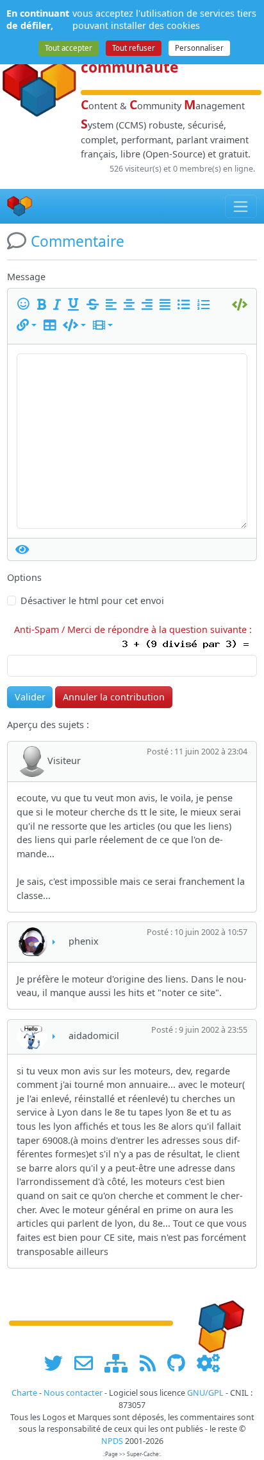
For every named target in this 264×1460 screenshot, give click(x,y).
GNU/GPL (205, 1392)
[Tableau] (52, 325)
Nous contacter (73, 1392)
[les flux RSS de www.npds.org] (152, 1363)
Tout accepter (68, 48)
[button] (27, 325)
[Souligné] (75, 305)
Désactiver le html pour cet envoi (92, 600)
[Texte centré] (131, 305)
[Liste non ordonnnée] (185, 305)
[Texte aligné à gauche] (113, 305)
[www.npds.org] (216, 1322)
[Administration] (208, 1363)
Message (26, 277)
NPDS (112, 1441)
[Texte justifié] (167, 305)
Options (24, 577)
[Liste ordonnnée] (205, 305)
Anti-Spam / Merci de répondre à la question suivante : (135, 629)
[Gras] (44, 305)
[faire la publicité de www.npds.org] (88, 1363)
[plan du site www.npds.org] (120, 1363)
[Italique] (59, 305)
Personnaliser (199, 48)
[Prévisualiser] (22, 549)
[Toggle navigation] (241, 206)
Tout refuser (133, 48)
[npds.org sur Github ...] (180, 1363)
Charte (24, 1392)
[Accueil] (20, 206)
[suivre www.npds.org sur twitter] (58, 1363)
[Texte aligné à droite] (149, 305)
